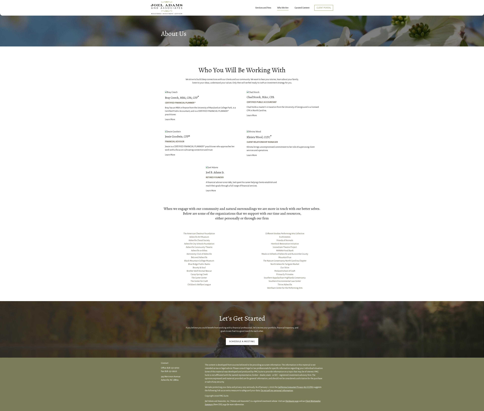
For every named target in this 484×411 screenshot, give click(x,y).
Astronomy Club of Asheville (199, 254)
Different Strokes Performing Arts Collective (284, 234)
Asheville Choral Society (199, 240)
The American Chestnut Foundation (199, 234)
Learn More (170, 119)
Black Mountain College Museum (199, 261)
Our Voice (284, 267)
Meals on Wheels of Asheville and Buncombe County (285, 254)
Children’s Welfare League (199, 284)
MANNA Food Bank (285, 250)
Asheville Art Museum (199, 237)
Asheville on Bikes (199, 250)
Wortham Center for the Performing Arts (284, 288)
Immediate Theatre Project (285, 247)
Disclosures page (292, 401)
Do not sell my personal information (277, 390)
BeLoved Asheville (199, 257)
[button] (263, 7)
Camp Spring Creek (199, 274)
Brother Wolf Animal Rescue (199, 271)
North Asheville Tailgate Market (284, 264)
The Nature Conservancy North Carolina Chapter (284, 261)
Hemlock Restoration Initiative (285, 244)
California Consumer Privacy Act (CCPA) (295, 387)
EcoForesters (284, 237)
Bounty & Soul (199, 267)
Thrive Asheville (285, 284)
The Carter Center (199, 278)
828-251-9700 (173, 368)
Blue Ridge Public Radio (199, 264)
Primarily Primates (284, 274)
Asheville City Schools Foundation (199, 244)
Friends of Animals (285, 240)
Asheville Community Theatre (199, 247)
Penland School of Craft (284, 271)
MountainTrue (284, 257)
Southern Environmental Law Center (285, 281)
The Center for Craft (199, 281)
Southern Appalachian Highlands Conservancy (285, 278)
